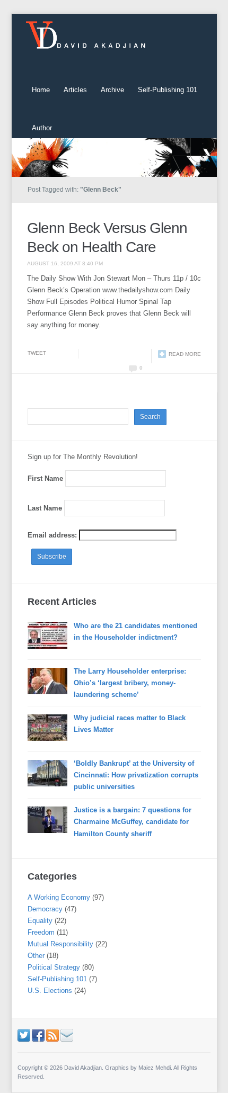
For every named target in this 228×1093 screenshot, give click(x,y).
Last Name (45, 508)
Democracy (45, 909)
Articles (75, 90)
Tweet (37, 353)
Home (41, 90)
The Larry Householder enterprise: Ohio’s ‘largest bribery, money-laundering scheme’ (130, 682)
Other (36, 956)
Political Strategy (54, 967)
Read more (185, 354)
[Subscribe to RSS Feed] (52, 1035)
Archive (112, 90)
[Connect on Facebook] (38, 1035)
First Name (45, 478)
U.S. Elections (50, 991)
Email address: (53, 535)
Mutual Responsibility (60, 944)
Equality (40, 921)
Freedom (41, 932)
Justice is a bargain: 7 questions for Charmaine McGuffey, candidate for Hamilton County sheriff (132, 821)
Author (42, 128)
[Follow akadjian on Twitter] (23, 1035)
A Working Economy (59, 897)
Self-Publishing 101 (167, 90)
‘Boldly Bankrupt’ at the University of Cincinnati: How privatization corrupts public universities (136, 775)
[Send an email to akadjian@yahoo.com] (66, 1035)
